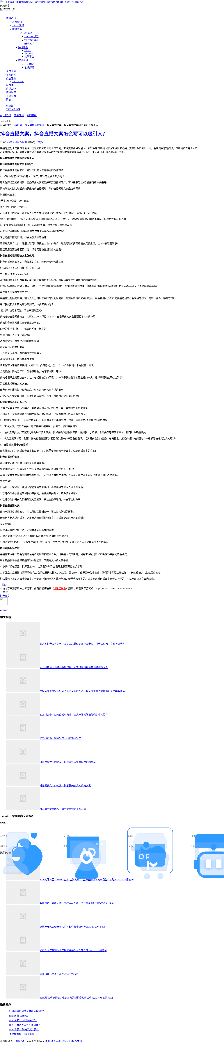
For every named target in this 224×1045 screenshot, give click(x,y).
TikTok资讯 (18, 25)
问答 (8, 99)
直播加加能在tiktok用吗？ (23, 1034)
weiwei (3, 610)
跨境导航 (11, 92)
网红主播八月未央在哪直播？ (25, 1025)
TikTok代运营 (13, 109)
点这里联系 (60, 588)
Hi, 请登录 (5, 115)
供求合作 (11, 88)
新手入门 (29, 44)
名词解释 (29, 67)
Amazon (28, 53)
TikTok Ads (18, 81)
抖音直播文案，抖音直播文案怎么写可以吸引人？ (53, 134)
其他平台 (29, 56)
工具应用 (11, 96)
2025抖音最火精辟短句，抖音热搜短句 (60, 738)
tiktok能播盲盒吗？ (19, 1016)
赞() (39, 142)
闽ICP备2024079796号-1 (57, 1041)
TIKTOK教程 (31, 40)
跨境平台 (23, 47)
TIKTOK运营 (31, 36)
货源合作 (11, 75)
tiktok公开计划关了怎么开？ (24, 1029)
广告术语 (29, 64)
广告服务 (11, 78)
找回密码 (32, 115)
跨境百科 (23, 60)
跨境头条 (17, 29)
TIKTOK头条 (25, 33)
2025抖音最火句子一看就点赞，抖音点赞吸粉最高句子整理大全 (74, 667)
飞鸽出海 (79, 2)
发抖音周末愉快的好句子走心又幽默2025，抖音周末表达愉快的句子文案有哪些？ (83, 691)
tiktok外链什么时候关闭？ (23, 1020)
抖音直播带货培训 (34, 125)
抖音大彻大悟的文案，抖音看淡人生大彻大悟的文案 (68, 762)
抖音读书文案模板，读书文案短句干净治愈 (63, 809)
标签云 (9, 105)
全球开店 (11, 71)
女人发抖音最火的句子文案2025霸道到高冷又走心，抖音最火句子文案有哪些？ (82, 644)
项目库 (9, 85)
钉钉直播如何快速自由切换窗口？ (27, 1011)
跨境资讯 (11, 18)
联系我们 (77, 1041)
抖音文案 (5, 596)
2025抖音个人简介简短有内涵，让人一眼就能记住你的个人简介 (74, 714)
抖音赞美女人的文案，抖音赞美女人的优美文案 (65, 785)
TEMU (27, 50)
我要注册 (19, 115)
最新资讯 (17, 22)
